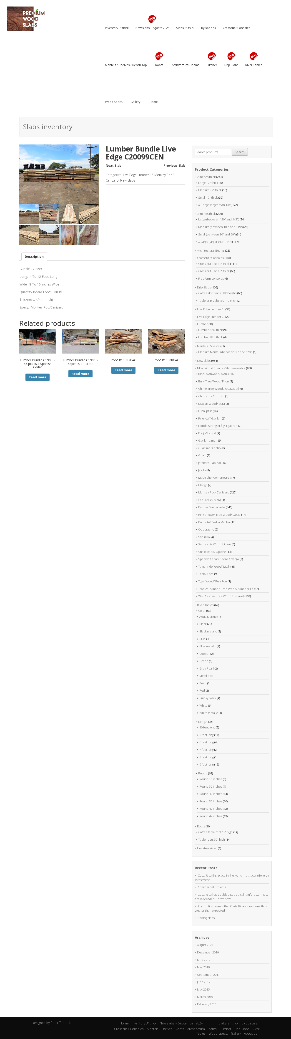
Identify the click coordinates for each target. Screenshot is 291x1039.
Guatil (202, 455)
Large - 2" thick (208, 183)
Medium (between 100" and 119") (220, 227)
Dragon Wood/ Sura (211, 404)
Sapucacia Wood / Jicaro (214, 544)
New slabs (127, 180)
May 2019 (203, 967)
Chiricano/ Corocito (211, 396)
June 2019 (203, 960)
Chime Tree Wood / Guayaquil (218, 389)
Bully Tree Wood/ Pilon (213, 381)
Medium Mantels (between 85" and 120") (225, 352)
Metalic (204, 676)
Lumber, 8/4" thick (210, 337)
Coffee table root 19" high (215, 832)
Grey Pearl (206, 668)
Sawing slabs (206, 918)
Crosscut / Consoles (210, 258)
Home (124, 1023)
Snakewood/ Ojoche (212, 552)
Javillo (202, 470)
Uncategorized (207, 848)
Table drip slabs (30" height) (216, 300)
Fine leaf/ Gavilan (209, 418)
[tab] (34, 257)
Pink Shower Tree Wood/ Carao (219, 515)
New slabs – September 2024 (181, 1023)
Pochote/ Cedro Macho (214, 522)
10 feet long (207, 727)
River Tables (205, 605)
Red (202, 690)
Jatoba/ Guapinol (209, 463)
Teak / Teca (205, 574)
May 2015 (203, 989)
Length (203, 722)
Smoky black (207, 698)
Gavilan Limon (207, 440)
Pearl (202, 683)
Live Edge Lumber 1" (138, 175)
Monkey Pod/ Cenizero (213, 492)
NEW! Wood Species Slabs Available (221, 368)
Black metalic (208, 631)
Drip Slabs (204, 287)
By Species (249, 1023)
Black (202, 624)
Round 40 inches (210, 808)
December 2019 (208, 952)
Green (203, 661)
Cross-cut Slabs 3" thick (213, 271)
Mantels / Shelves (209, 346)
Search (240, 152)
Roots (201, 826)
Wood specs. (218, 1033)
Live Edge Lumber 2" (211, 317)
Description (34, 256)
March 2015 (205, 997)
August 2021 (205, 945)
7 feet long (206, 750)
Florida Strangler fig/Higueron (217, 426)
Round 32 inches (210, 794)
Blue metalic (207, 646)
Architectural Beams (210, 250)
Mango (202, 485)
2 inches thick (206, 177)
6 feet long (206, 742)
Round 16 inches (210, 779)
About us (250, 1033)
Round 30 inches (210, 786)
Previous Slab (174, 165)
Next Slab (113, 165)
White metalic (208, 713)
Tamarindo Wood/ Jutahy (214, 566)
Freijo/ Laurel (207, 433)
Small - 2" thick (208, 197)
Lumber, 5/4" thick (210, 330)
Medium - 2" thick (209, 190)
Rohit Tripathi (60, 1023)
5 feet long (206, 735)
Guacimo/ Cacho (209, 448)
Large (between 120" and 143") (218, 219)
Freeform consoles (211, 278)
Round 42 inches (210, 816)
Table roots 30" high (211, 839)
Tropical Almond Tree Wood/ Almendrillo (225, 589)
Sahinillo (204, 537)
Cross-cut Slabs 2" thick (213, 264)
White (203, 705)
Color (202, 611)
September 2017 (208, 975)
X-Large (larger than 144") (214, 242)
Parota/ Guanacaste (211, 507)
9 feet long (206, 764)
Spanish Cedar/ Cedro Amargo (218, 559)
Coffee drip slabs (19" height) (217, 293)
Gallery (236, 1033)
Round (202, 773)
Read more (37, 377)
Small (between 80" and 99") (217, 234)
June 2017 (203, 982)
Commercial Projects (212, 887)
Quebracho (206, 529)
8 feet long (206, 757)
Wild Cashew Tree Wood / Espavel (221, 596)
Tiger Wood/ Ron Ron (212, 581)
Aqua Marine (208, 616)
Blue (202, 639)
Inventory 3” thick (144, 1023)
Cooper (204, 654)
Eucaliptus (205, 411)
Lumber (202, 324)
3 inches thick (206, 214)
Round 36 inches (210, 801)
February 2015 (206, 1004)
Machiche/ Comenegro (213, 477)
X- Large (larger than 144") (215, 205)
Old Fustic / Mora (209, 500)
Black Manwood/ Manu (213, 374)
